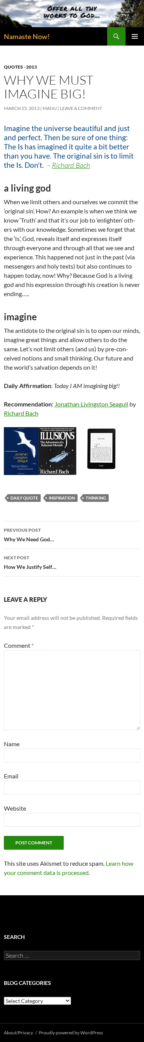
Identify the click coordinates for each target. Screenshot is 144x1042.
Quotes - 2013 (20, 67)
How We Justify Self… (30, 562)
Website (15, 808)
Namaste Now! (27, 36)
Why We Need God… (29, 534)
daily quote (24, 497)
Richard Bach (21, 413)
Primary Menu (135, 36)
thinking (96, 497)
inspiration (62, 497)
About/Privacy (18, 1032)
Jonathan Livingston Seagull (91, 404)
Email (11, 776)
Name (12, 743)
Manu (50, 108)
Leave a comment (81, 108)
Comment (19, 645)
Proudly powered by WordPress (71, 1032)
